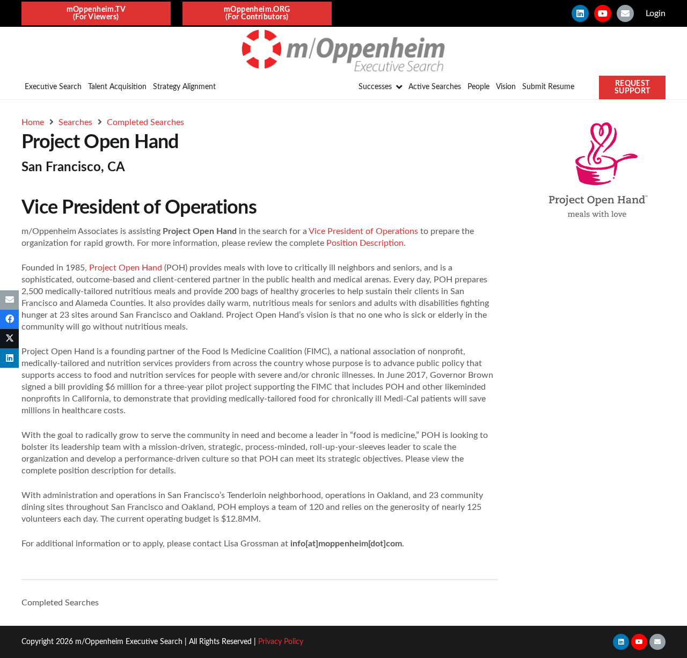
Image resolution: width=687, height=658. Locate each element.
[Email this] (9, 300)
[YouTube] (602, 13)
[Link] (343, 51)
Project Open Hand (125, 268)
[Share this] (9, 319)
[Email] (625, 13)
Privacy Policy (280, 642)
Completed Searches (60, 602)
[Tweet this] (9, 338)
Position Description (365, 243)
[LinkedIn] (580, 13)
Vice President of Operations (363, 231)
